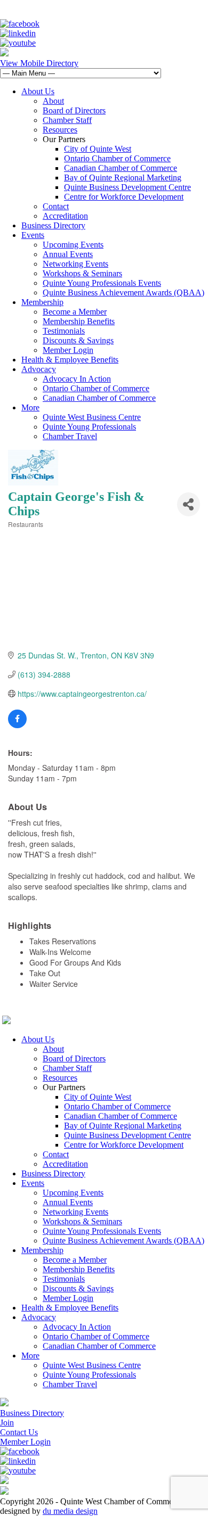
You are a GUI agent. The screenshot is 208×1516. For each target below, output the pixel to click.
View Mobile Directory (39, 63)
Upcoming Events (73, 244)
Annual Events (68, 254)
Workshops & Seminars (82, 273)
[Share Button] (188, 504)
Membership (42, 302)
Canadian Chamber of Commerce (120, 167)
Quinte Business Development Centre (127, 187)
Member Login (68, 350)
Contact (56, 206)
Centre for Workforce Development (123, 196)
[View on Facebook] (17, 725)
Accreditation (65, 215)
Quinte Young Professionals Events (102, 282)
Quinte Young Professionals (89, 426)
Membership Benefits (79, 321)
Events (32, 235)
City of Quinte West (97, 148)
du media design (70, 1510)
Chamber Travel (70, 436)
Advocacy (38, 369)
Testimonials (64, 330)
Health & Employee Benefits (69, 359)
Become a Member (75, 311)
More (30, 407)
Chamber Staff (67, 120)
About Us (37, 91)
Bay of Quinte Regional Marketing (122, 177)
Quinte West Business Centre (92, 417)
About (53, 100)
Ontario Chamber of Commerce (117, 158)
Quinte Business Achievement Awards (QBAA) (123, 292)
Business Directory (53, 225)
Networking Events (75, 263)
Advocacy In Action (77, 378)
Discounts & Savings (78, 340)
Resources (60, 129)
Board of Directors (74, 110)
